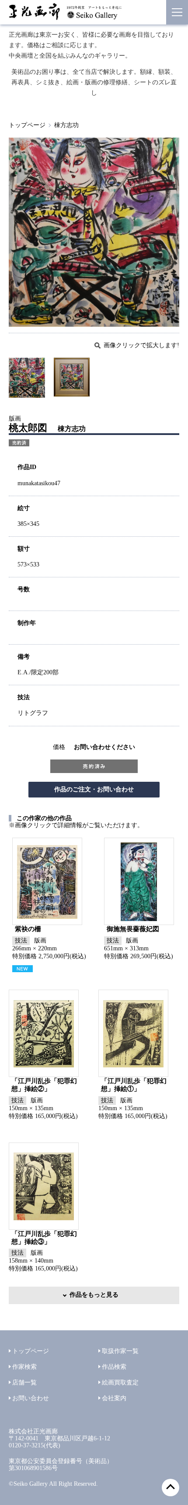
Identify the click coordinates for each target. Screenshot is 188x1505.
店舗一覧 (24, 1382)
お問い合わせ (30, 1398)
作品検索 (114, 1366)
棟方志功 (66, 125)
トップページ (27, 125)
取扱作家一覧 (120, 1351)
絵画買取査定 (120, 1382)
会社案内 (114, 1398)
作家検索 (24, 1366)
